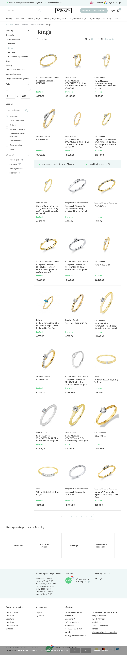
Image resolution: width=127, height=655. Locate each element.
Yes (74, 650)
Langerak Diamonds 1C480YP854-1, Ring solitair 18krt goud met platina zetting (47, 268)
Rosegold (15, 164)
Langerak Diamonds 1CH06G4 (46, 82)
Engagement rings (78, 18)
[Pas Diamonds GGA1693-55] (107, 415)
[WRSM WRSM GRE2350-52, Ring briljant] (107, 359)
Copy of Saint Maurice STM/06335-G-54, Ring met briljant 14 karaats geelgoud (47, 210)
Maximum (25, 96)
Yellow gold (17, 160)
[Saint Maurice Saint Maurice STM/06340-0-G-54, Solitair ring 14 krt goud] (77, 415)
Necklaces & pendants (18, 57)
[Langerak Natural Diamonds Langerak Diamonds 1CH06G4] (48, 60)
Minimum (10, 96)
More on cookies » (101, 650)
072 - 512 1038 (102, 625)
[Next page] (91, 516)
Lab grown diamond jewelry (17, 78)
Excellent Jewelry (17, 129)
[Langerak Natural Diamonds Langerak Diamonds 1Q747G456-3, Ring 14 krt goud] (107, 471)
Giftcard (9, 629)
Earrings (11, 44)
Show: (87, 39)
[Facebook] (96, 578)
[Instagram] (101, 578)
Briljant (13, 125)
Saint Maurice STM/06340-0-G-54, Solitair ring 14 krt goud (76, 438)
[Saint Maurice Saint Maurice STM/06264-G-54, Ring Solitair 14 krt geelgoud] (107, 303)
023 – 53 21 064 (75, 629)
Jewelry (9, 18)
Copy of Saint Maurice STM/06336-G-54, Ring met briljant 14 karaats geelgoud (105, 143)
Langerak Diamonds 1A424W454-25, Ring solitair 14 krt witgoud (76, 267)
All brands (14, 116)
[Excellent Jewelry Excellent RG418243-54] (77, 302)
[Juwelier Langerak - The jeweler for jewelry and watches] (63, 11)
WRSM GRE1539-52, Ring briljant (47, 493)
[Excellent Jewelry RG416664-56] (48, 359)
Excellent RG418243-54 (76, 323)
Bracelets (10, 35)
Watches (20, 18)
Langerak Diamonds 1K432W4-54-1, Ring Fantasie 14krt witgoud (76, 382)
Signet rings (95, 18)
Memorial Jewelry (13, 74)
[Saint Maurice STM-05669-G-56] (107, 244)
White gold (16, 168)
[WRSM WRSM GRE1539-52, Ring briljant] (48, 471)
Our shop (107, 18)
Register (39, 612)
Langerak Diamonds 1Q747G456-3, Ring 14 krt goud (106, 494)
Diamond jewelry (37, 25)
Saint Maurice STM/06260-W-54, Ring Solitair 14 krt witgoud (47, 438)
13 (86, 516)
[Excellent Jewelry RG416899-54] (48, 119)
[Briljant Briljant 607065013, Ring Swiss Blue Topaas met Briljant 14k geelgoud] (48, 302)
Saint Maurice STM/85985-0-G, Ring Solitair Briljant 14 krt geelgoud (75, 84)
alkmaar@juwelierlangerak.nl (104, 632)
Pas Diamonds (16, 141)
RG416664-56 (42, 379)
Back (10, 25)
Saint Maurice (16, 145)
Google (118, 2)
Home (16, 25)
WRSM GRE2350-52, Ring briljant (106, 381)
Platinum (15, 173)
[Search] (39, 10)
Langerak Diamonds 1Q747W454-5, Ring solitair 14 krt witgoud (76, 208)
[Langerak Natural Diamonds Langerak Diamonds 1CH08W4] (77, 471)
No (86, 650)
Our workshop (121, 18)
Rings (10, 48)
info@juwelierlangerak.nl (75, 635)
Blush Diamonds (17, 121)
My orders (40, 615)
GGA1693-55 (100, 436)
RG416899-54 (42, 139)
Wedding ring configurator (55, 18)
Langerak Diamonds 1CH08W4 (75, 493)
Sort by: (101, 39)
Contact (99, 2)
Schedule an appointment (93, 10)
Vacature (10, 619)
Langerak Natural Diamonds (17, 135)
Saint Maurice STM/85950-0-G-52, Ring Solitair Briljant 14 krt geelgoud (77, 143)
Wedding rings (34, 18)
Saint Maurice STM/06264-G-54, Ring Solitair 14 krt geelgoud (106, 325)
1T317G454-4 (100, 206)
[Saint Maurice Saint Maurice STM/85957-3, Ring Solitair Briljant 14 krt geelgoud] (107, 60)
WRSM (12, 149)
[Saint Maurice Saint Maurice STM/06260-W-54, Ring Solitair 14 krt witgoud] (48, 415)
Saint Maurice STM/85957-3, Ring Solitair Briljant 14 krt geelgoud (105, 84)
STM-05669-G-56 (102, 265)
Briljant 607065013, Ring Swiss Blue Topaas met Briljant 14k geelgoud (47, 325)
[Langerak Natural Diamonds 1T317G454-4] (107, 185)
